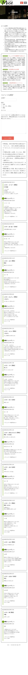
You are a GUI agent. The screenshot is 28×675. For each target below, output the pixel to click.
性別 (2, 102)
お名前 (3, 97)
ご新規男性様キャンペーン (15, 83)
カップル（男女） (7, 106)
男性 (4, 107)
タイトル (3, 110)
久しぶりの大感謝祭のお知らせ (17, 56)
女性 (4, 104)
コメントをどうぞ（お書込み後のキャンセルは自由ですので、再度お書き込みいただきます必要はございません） (13, 116)
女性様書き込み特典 (14, 69)
